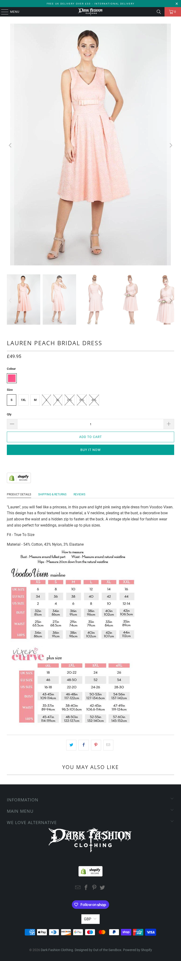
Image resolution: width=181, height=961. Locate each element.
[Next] (170, 145)
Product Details (19, 494)
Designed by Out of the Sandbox (98, 950)
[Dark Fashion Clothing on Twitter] (102, 888)
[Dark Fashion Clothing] (90, 12)
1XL (23, 400)
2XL (69, 400)
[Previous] (10, 145)
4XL (94, 400)
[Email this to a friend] (108, 745)
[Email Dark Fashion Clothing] (78, 888)
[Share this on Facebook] (83, 745)
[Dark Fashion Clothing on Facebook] (86, 888)
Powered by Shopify (137, 950)
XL (58, 400)
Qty (9, 414)
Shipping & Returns (52, 494)
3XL (81, 400)
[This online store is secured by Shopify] (19, 482)
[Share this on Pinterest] (96, 745)
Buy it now (90, 450)
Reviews (79, 494)
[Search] (158, 12)
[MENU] (2, 12)
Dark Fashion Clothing (57, 950)
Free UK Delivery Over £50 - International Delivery (91, 3)
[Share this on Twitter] (71, 745)
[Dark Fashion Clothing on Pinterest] (94, 888)
